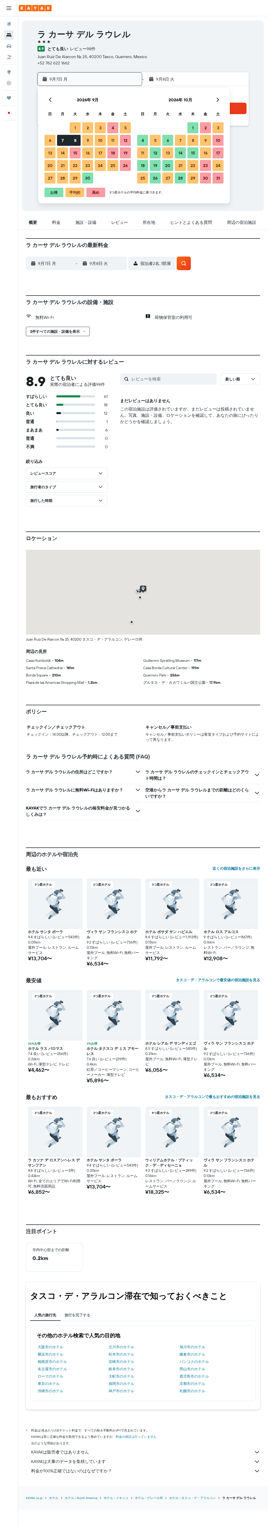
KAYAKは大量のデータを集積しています (68, 1461)
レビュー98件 (83, 48)
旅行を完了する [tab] (77, 1315)
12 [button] (125, 140)
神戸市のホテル (121, 1391)
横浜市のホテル (50, 1354)
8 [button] (75, 140)
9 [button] (88, 140)
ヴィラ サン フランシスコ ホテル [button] (112, 934)
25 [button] (112, 165)
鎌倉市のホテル (192, 1354)
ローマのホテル (50, 1376)
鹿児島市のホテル (194, 1376)
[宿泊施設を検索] (9, 35)
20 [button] (50, 165)
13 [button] (50, 153)
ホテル (53, 1498)
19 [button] (125, 153)
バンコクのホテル (194, 1361)
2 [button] (88, 127)
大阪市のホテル (50, 1347)
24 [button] (100, 165)
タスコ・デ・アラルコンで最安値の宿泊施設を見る (218, 980)
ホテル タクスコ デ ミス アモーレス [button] (112, 1051)
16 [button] (88, 153)
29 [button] (75, 178)
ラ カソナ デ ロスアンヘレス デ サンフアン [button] (54, 1163)
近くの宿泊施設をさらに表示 (236, 868)
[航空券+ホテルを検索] (9, 57)
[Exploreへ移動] (9, 72)
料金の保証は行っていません (136, 1437)
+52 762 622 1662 (53, 62)
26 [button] (125, 165)
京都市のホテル (192, 1383)
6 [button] (50, 140)
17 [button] (100, 153)
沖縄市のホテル (50, 1391)
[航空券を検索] (9, 24)
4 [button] (113, 127)
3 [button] (100, 127)
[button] (9, 8)
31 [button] (218, 178)
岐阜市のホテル (121, 1369)
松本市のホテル (121, 1354)
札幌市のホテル (192, 1391)
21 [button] (63, 165)
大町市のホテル (121, 1376)
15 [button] (75, 153)
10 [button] (100, 140)
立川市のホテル (121, 1347)
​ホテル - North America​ (81, 1498)
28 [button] (62, 178)
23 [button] (87, 165)
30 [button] (87, 178)
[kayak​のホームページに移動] (35, 8)
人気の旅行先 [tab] (45, 1315)
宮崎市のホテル (121, 1361)
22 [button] (75, 165)
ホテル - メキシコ (116, 1498)
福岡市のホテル (121, 1383)
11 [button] (112, 140)
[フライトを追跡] (9, 83)
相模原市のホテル (52, 1361)
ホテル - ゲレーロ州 (149, 1498)
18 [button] (113, 153)
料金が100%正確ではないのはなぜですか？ (71, 1470)
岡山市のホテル (192, 1369)
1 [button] (75, 127)
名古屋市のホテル (52, 1369)
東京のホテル (49, 1383)
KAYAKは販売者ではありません (60, 1452)
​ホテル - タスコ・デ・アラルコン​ (192, 1498)
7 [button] (63, 140)
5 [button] (125, 127)
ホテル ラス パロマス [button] (45, 1048)
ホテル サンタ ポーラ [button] (45, 931)
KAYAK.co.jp (34, 1498)
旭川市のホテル (192, 1347)
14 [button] (63, 153)
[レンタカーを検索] (9, 46)
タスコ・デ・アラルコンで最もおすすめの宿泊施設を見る (212, 1096)
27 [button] (50, 178)
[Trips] (9, 98)
